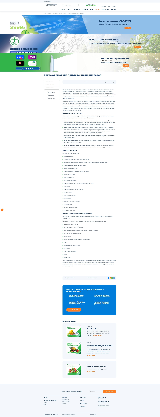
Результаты (77, 9)
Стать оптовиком (47, 1)
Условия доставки (49, 84)
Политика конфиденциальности (68, 414)
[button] (2, 210)
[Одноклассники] (110, 278)
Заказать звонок (101, 398)
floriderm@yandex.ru (103, 401)
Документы (64, 403)
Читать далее (97, 335)
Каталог (63, 9)
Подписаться (109, 391)
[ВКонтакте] (108, 278)
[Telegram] (114, 278)
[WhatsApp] (112, 278)
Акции (91, 9)
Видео (45, 404)
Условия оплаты (49, 81)
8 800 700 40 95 (91, 5)
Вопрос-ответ (105, 9)
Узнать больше (74, 309)
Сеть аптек (85, 9)
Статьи (97, 9)
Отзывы (45, 402)
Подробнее (127, 27)
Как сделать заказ (50, 88)
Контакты (113, 9)
